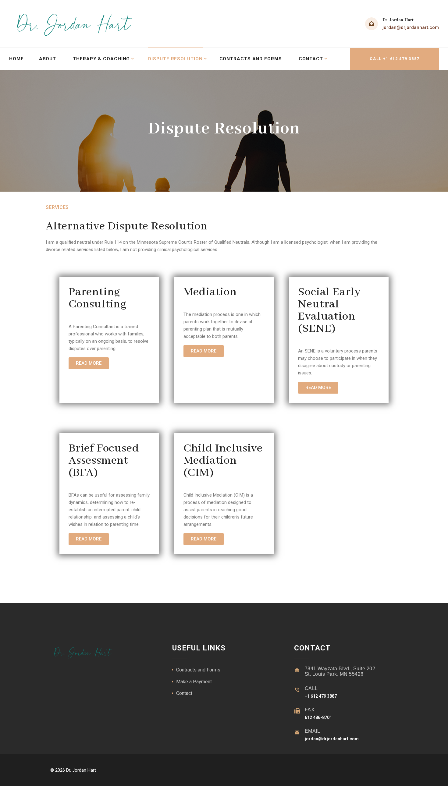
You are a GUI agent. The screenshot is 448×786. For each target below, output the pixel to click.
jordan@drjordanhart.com (410, 27)
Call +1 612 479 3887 (394, 58)
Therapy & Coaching (101, 59)
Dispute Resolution (175, 59)
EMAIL (312, 731)
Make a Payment (194, 682)
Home (16, 59)
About (47, 59)
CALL (311, 688)
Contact (311, 59)
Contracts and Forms (250, 59)
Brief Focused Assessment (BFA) (104, 460)
